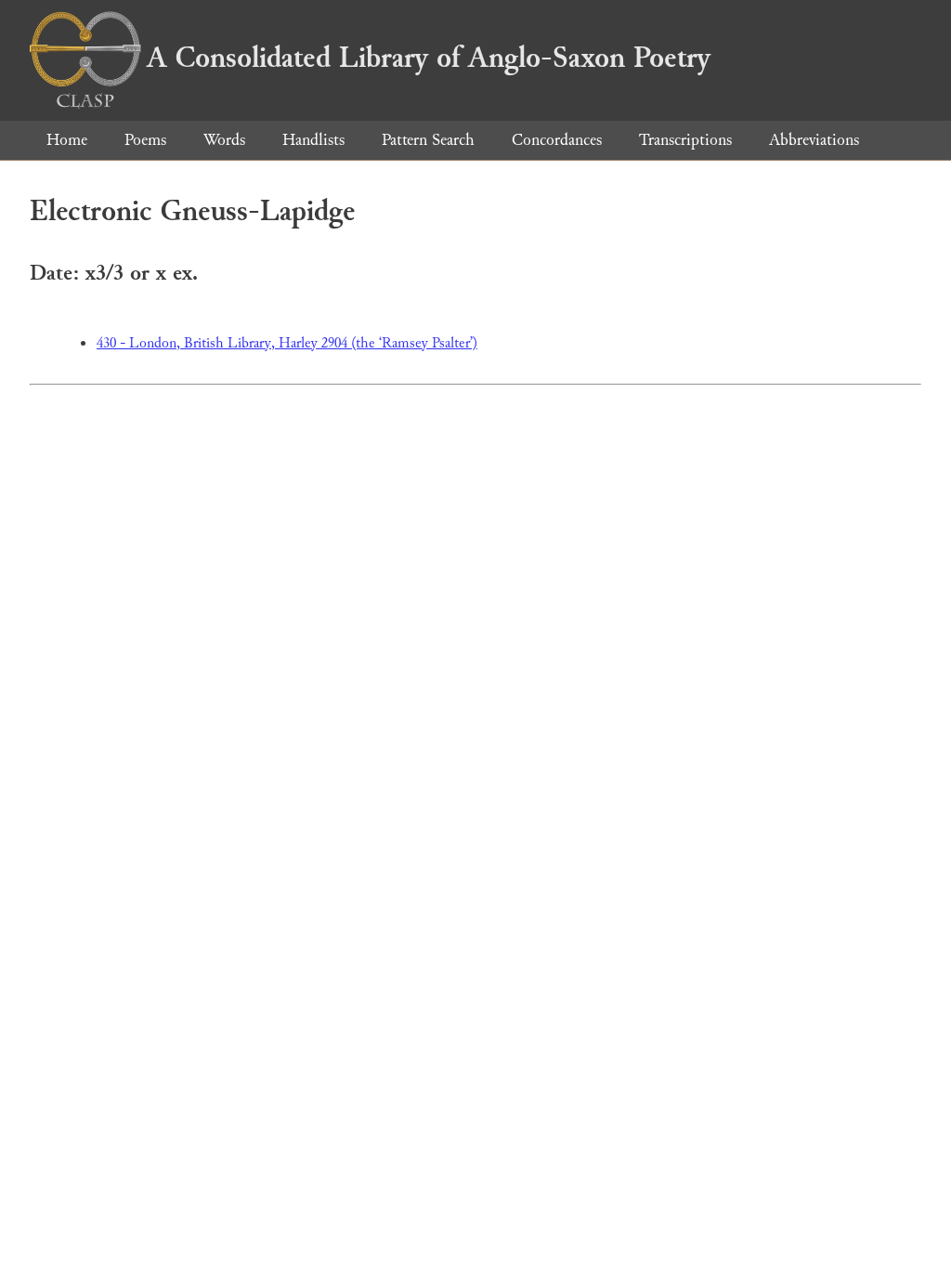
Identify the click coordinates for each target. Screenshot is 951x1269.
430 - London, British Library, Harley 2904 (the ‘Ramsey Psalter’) (287, 343)
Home (66, 139)
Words (224, 139)
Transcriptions (685, 139)
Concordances (557, 139)
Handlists (313, 139)
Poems (145, 139)
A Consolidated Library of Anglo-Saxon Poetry (428, 57)
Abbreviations (814, 139)
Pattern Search (428, 139)
